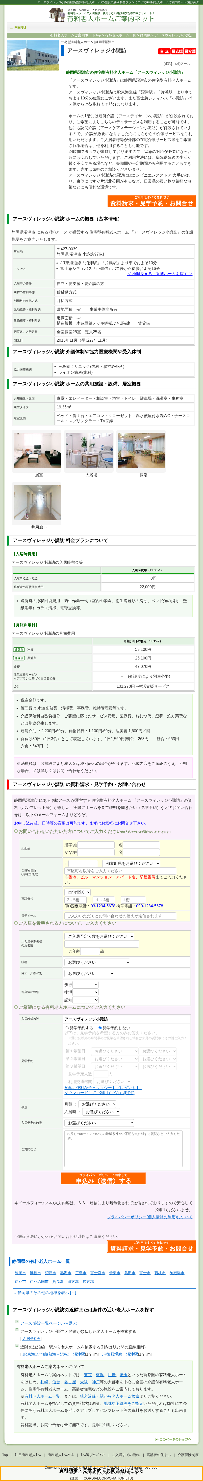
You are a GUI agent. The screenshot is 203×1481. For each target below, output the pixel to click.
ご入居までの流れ (126, 1455)
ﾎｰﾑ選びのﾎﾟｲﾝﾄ (93, 1455)
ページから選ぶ (48, 1323)
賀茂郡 (58, 1281)
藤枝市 (160, 1273)
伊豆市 (20, 1281)
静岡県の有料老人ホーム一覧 (41, 1261)
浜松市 (35, 1273)
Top (5, 1455)
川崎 (112, 1375)
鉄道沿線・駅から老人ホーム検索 (109, 1396)
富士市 (145, 1273)
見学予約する (81, 1028)
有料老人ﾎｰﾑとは (61, 1455)
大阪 (84, 1382)
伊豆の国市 (39, 1281)
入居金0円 (31, 1339)
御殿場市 (177, 1273)
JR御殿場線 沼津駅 (120, 1354)
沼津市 (50, 1273)
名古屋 (70, 1382)
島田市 (129, 1273)
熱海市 (65, 1273)
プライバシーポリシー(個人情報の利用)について (150, 1217)
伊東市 (114, 1273)
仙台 (56, 1382)
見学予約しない (116, 1028)
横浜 (100, 1375)
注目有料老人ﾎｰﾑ (28, 1455)
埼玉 (123, 1375)
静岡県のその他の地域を (39, 1293)
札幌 (44, 1382)
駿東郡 (88, 1281)
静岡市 (20, 1273)
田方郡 (73, 1281)
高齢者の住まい (159, 1455)
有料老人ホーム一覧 (42, 1396)
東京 (88, 1375)
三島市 (80, 1273)
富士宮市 (97, 1273)
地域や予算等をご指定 (123, 1403)
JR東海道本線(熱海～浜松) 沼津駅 (53, 1354)
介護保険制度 (188, 1455)
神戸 (96, 1382)
